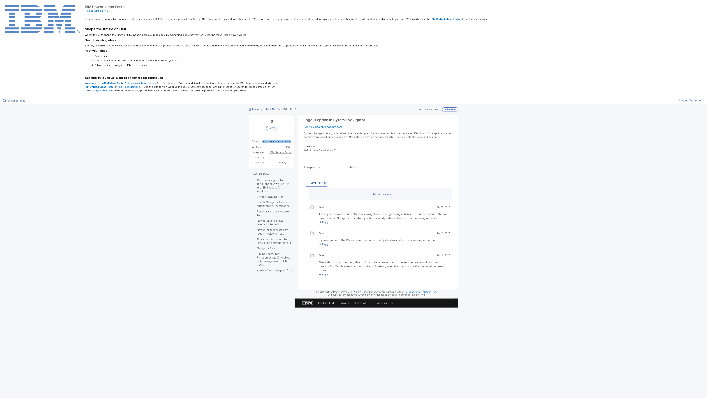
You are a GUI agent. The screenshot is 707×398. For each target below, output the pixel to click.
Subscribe (450, 109)
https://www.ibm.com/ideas (141, 83)
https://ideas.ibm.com (128, 86)
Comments (316, 183)
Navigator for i (266, 248)
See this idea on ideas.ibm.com (323, 126)
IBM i (288, 147)
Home (256, 109)
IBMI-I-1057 (271, 109)
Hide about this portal (96, 10)
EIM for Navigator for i (270, 196)
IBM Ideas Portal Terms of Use (419, 292)
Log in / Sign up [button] (689, 100)
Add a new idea (428, 109)
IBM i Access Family (280, 152)
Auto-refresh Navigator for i (274, 270)
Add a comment (382, 194)
